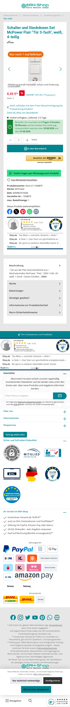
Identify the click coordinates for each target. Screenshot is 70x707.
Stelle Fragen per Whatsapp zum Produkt (36, 173)
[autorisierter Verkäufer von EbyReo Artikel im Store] (52, 474)
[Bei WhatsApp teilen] (29, 211)
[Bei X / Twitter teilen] (16, 211)
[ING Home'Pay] (32, 558)
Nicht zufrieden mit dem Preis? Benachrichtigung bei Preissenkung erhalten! (36, 107)
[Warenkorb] (41, 701)
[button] (44, 159)
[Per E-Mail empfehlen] (36, 211)
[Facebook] (13, 617)
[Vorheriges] (9, 69)
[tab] (35, 271)
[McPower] (35, 42)
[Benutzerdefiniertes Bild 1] (10, 599)
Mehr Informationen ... (42, 674)
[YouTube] (35, 617)
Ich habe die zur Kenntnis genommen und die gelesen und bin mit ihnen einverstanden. (35, 403)
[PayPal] (18, 549)
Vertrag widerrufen (15, 434)
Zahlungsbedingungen (47, 648)
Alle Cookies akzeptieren (36, 689)
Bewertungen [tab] (16, 290)
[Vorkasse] (10, 586)
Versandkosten (55, 625)
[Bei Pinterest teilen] (23, 211)
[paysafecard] (8, 567)
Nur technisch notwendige (26, 680)
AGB (15, 404)
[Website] (57, 617)
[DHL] (27, 599)
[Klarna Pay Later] (34, 567)
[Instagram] (20, 617)
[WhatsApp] (49, 617)
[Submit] (60, 395)
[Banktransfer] (8, 577)
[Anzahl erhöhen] (27, 140)
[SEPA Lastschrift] (8, 558)
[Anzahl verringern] (10, 140)
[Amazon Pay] (34, 577)
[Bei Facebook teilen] (9, 211)
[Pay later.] (20, 567)
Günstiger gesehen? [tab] (19, 297)
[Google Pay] (52, 549)
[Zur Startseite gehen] (35, 6)
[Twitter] (27, 617)
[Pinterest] (42, 617)
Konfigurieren (53, 680)
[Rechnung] (27, 586)
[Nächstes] (60, 69)
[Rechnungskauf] (40, 549)
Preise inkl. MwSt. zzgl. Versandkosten (22, 112)
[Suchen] (30, 701)
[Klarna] (20, 558)
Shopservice (9, 425)
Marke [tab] (12, 283)
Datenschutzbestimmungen (30, 402)
